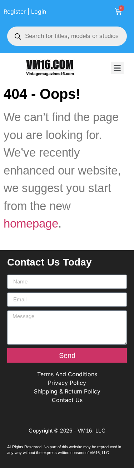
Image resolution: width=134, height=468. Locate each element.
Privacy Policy (67, 382)
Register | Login (25, 11)
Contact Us (67, 399)
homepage (31, 223)
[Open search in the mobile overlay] (67, 36)
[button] (117, 68)
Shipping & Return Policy (67, 391)
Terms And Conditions (67, 374)
